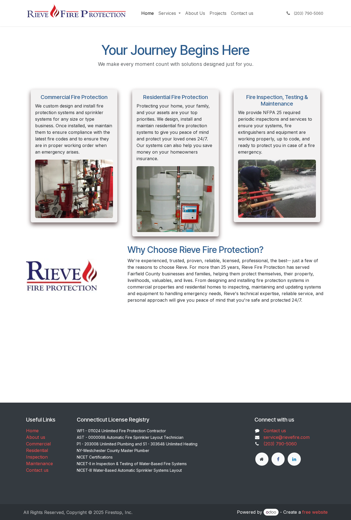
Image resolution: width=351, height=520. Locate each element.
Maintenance (39, 463)
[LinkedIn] (294, 459)
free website (315, 512)
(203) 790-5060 (280, 443)
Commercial (38, 443)
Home (32, 430)
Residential (37, 450)
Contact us (37, 470)
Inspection (37, 457)
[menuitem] (147, 13)
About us (35, 437)
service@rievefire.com (287, 437)
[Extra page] (261, 459)
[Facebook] (278, 459)
